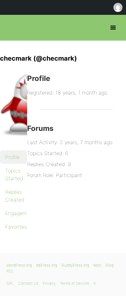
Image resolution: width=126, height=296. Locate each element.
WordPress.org (19, 265)
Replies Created (15, 196)
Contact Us (28, 283)
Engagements (16, 213)
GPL (10, 283)
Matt (97, 265)
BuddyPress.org (75, 265)
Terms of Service (74, 283)
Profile (12, 157)
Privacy (49, 283)
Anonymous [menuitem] (117, 7)
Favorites (16, 226)
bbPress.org (10, 28)
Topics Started (14, 174)
